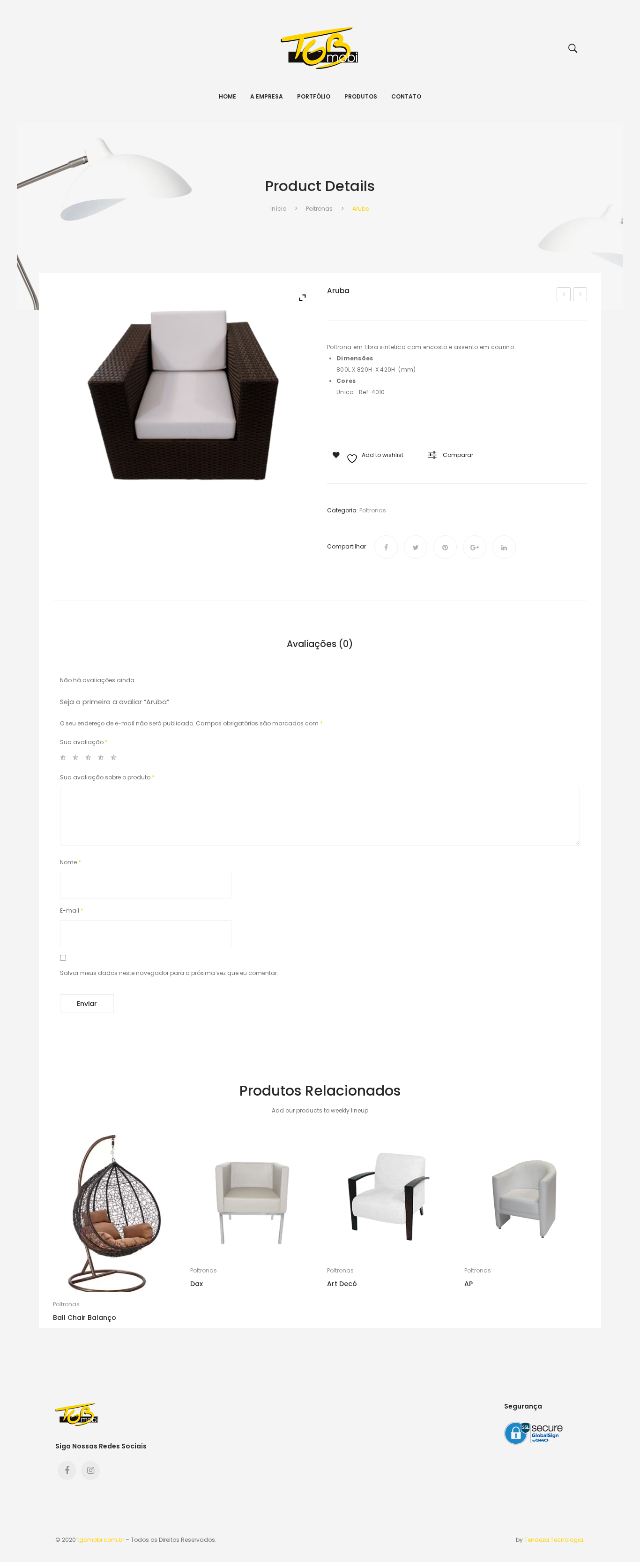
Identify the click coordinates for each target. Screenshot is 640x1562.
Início (278, 209)
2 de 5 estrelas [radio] (78, 759)
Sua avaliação (84, 742)
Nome (70, 862)
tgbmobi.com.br (100, 1540)
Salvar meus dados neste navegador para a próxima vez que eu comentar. (169, 973)
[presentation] (53, 1231)
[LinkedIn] (504, 547)
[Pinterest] (445, 547)
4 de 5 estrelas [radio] (103, 759)
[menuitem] (227, 96)
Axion (581, 295)
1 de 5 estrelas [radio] (65, 759)
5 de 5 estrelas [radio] (116, 759)
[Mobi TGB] (320, 48)
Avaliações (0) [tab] (320, 644)
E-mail (71, 910)
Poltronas (319, 209)
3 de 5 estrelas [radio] (91, 759)
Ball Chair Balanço (84, 1317)
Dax (196, 1283)
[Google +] (474, 547)
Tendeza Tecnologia (553, 1540)
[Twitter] (415, 547)
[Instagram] (90, 1470)
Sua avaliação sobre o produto (107, 777)
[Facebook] (386, 547)
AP (468, 1283)
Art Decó (565, 295)
